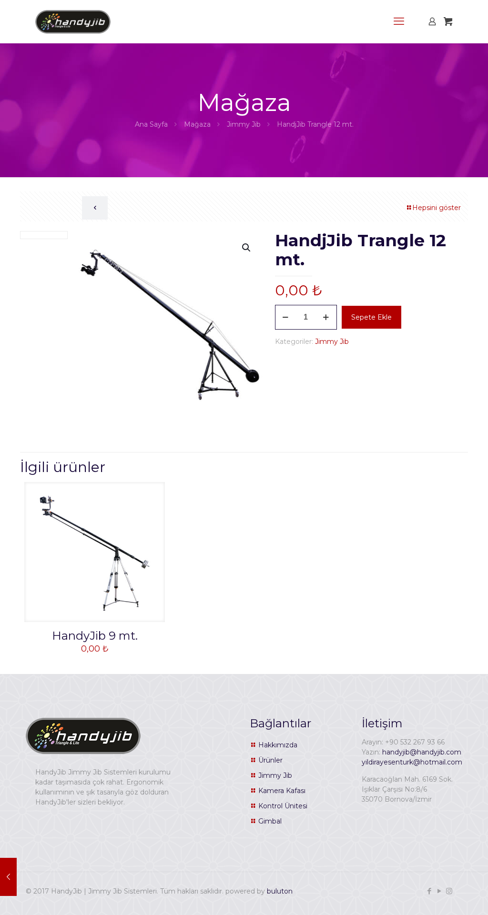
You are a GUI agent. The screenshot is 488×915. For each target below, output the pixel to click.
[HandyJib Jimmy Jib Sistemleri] (73, 21)
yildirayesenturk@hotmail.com (412, 762)
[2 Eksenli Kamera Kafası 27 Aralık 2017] (8, 877)
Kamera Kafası (281, 790)
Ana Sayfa (151, 124)
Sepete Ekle (371, 317)
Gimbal (270, 821)
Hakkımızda (277, 745)
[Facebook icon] (429, 890)
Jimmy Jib (244, 124)
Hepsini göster (436, 207)
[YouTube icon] (439, 890)
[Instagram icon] (449, 890)
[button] (246, 247)
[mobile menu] (399, 21)
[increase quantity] (326, 317)
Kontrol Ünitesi (282, 806)
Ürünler (270, 760)
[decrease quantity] (285, 317)
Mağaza (197, 124)
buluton (280, 891)
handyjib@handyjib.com (421, 752)
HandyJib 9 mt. (95, 636)
